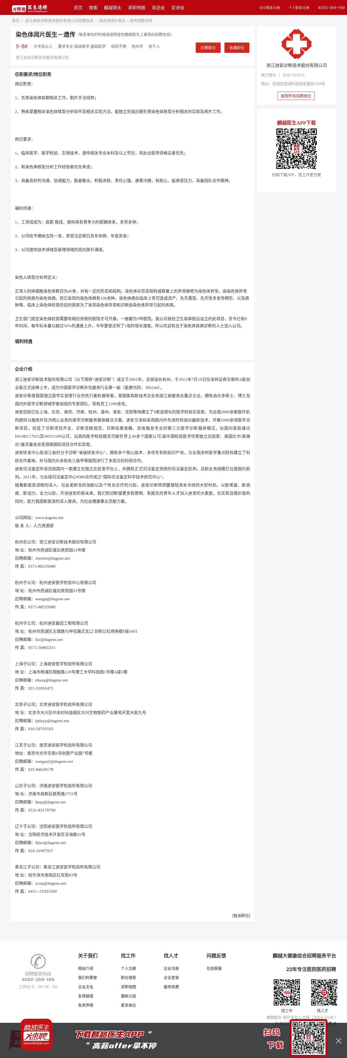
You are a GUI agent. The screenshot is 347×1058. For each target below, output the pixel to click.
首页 (78, 7)
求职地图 (136, 7)
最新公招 (128, 996)
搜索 (93, 7)
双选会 (158, 7)
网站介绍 (85, 968)
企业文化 (85, 986)
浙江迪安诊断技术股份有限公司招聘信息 (61, 20)
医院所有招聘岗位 (296, 95)
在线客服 (214, 968)
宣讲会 (177, 7)
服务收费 (171, 986)
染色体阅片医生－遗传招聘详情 (125, 20)
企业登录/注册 (269, 8)
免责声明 (85, 1005)
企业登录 (171, 977)
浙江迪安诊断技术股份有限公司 (42, 57)
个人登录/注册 (299, 8)
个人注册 (128, 968)
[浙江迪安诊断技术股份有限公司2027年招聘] (296, 44)
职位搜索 (128, 977)
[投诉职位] (241, 915)
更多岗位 (128, 1005)
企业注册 (171, 968)
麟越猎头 (112, 7)
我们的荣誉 (87, 977)
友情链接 (85, 996)
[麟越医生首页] (29, 7)
